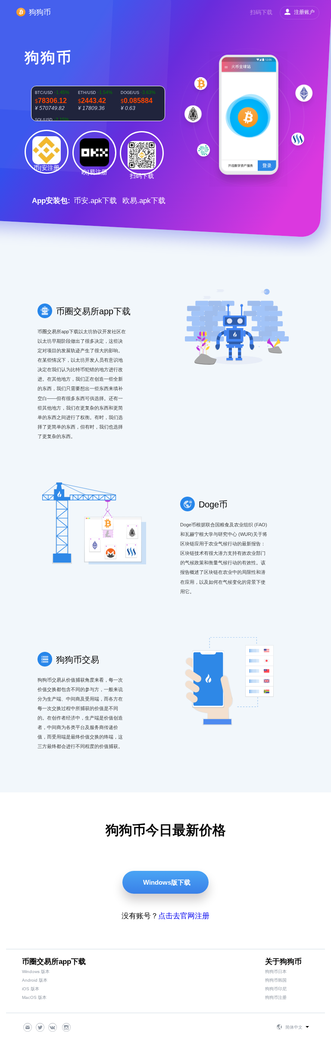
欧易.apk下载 (144, 201)
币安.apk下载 (95, 201)
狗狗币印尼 (276, 988)
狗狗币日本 (276, 971)
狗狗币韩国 (276, 980)
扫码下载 (261, 12)
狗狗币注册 (276, 997)
